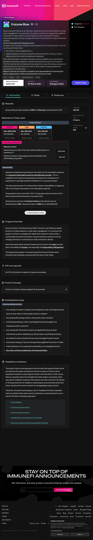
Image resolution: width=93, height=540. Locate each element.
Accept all (59, 534)
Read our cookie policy (68, 527)
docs (54, 244)
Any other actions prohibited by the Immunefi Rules (26, 350)
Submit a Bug (80, 83)
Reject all (78, 534)
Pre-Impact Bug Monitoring (20, 407)
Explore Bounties (83, 6)
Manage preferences (57, 530)
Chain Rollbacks (16, 402)
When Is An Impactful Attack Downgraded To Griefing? (29, 423)
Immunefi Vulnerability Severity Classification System (30, 175)
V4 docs (25, 247)
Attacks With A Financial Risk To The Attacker (26, 418)
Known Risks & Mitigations (53, 247)
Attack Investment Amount (20, 412)
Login (71, 6)
